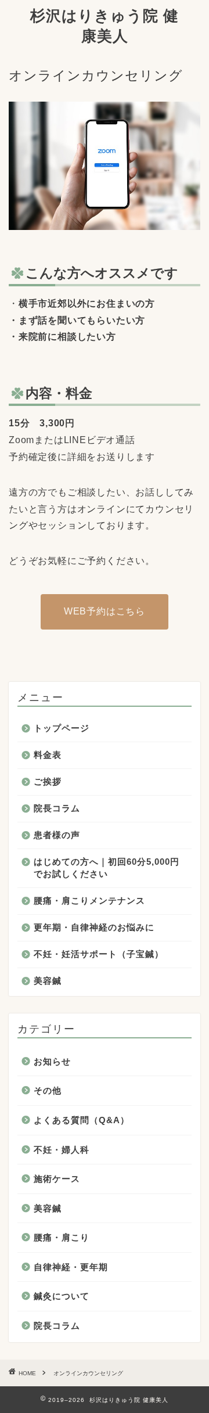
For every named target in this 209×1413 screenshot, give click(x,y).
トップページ (61, 728)
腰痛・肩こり (61, 1237)
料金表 (48, 755)
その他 (48, 1090)
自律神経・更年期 (71, 1267)
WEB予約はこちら (104, 611)
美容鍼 (48, 981)
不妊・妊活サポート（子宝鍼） (99, 954)
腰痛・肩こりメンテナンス (89, 900)
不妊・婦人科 (61, 1150)
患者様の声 (57, 835)
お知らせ (52, 1061)
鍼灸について (61, 1296)
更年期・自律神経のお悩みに (94, 927)
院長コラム (57, 808)
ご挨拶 (48, 781)
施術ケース (57, 1179)
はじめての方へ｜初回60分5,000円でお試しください (106, 868)
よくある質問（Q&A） (81, 1120)
